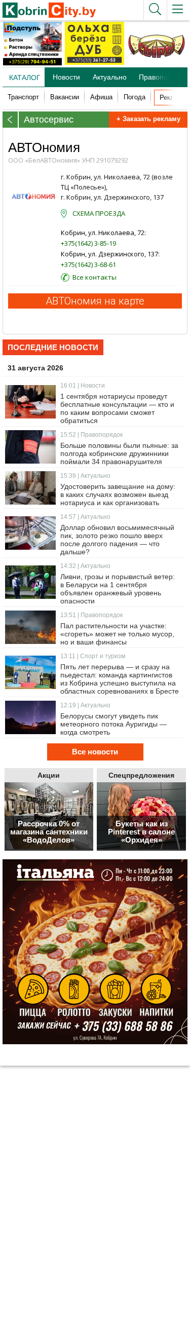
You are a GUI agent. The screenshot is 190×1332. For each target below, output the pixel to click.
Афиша (101, 97)
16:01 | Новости (82, 385)
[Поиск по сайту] (155, 10)
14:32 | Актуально (85, 565)
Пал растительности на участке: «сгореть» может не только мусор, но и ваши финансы (117, 634)
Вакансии (64, 97)
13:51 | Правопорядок (91, 615)
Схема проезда (98, 213)
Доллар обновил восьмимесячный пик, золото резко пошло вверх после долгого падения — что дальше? (117, 539)
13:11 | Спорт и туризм (92, 656)
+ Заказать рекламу (148, 119)
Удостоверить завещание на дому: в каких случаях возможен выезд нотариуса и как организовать (117, 494)
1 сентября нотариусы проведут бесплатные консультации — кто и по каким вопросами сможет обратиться (117, 408)
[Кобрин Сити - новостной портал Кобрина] (48, 11)
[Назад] (11, 119)
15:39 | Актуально (85, 475)
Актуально (110, 77)
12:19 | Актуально (85, 705)
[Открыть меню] (178, 10)
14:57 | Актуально (85, 516)
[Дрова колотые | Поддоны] (94, 62)
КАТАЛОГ (25, 77)
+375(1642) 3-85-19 (88, 243)
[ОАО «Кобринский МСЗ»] (156, 62)
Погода (134, 97)
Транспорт (23, 97)
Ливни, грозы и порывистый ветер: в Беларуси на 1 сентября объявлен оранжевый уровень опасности (117, 589)
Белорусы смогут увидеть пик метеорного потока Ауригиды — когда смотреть (113, 724)
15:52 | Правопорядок (91, 434)
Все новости (95, 751)
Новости (66, 77)
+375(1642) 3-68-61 (88, 264)
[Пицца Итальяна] (95, 951)
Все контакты (94, 277)
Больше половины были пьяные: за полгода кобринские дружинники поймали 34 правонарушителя (119, 453)
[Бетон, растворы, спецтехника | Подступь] (32, 63)
